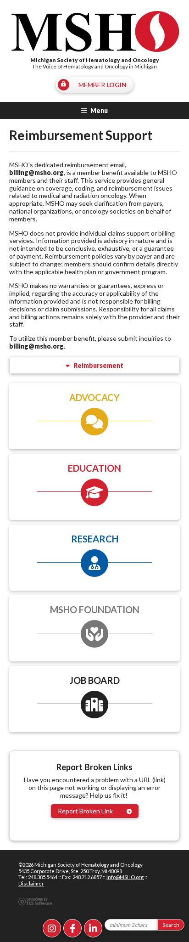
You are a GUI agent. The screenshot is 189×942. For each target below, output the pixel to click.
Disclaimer (31, 883)
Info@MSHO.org (125, 877)
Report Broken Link (85, 811)
